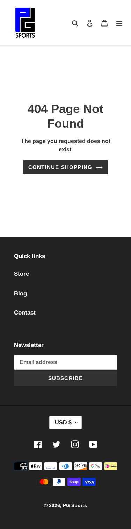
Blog (20, 293)
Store (21, 274)
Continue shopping (60, 167)
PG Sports (75, 505)
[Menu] (119, 23)
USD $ (63, 422)
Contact (25, 312)
